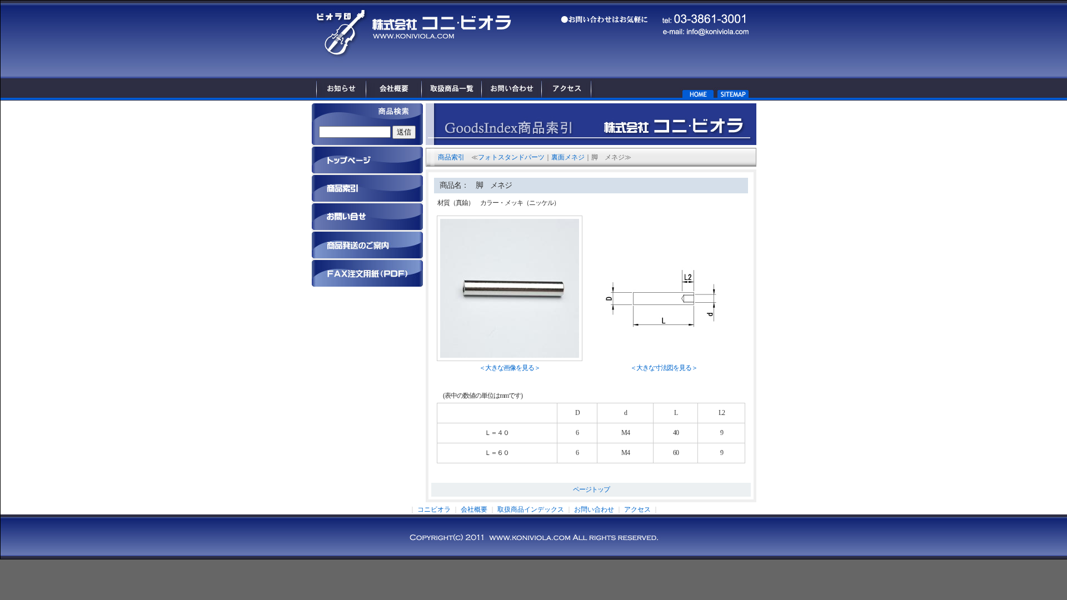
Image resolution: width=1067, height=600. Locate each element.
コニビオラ (434, 509)
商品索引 (451, 157)
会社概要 (474, 509)
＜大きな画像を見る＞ (509, 368)
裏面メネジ (568, 157)
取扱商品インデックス (530, 509)
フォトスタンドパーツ (511, 157)
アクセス (637, 509)
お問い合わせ (594, 509)
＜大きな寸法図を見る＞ (663, 368)
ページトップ (591, 489)
